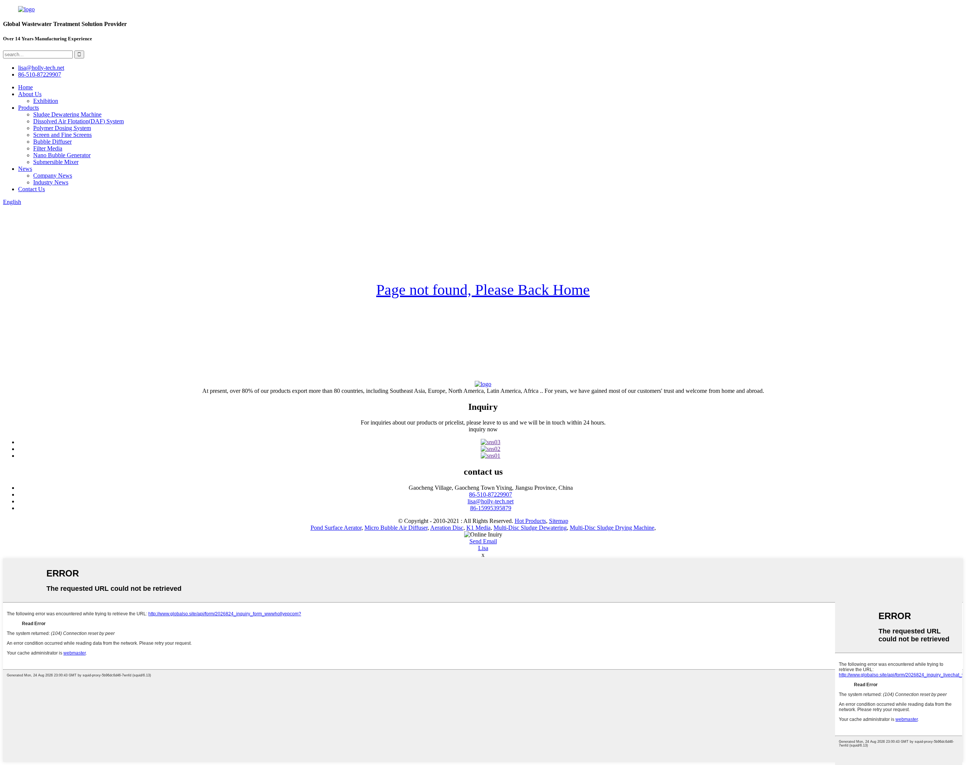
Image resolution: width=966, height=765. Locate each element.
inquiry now (483, 429)
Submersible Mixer (55, 162)
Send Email (483, 541)
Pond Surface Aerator (336, 527)
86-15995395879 (490, 508)
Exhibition (45, 101)
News (25, 169)
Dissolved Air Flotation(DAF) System (78, 121)
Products (28, 107)
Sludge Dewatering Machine (67, 114)
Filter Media (47, 148)
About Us (30, 94)
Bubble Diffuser (52, 141)
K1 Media (478, 527)
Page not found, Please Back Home (483, 289)
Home (25, 87)
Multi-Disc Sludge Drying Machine (612, 527)
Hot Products (530, 521)
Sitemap (558, 521)
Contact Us (31, 189)
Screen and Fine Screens (62, 135)
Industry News (50, 182)
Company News (52, 175)
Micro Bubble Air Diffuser (396, 527)
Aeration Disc (446, 527)
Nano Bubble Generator (62, 155)
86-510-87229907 (490, 494)
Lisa (483, 548)
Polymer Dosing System (62, 128)
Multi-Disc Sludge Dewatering (530, 527)
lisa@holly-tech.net (491, 501)
